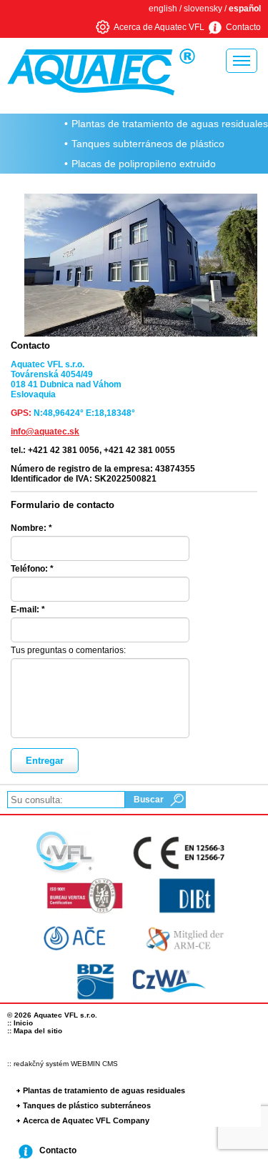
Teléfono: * (32, 569)
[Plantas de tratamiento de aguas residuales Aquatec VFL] (94, 72)
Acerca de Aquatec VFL (159, 27)
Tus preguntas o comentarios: (68, 650)
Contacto (243, 27)
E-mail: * (28, 610)
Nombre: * (31, 528)
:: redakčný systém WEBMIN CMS (62, 1064)
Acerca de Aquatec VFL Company (86, 1120)
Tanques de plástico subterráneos (87, 1105)
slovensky (203, 9)
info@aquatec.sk (45, 432)
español (245, 9)
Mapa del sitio (38, 1031)
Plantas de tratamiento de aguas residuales (169, 123)
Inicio (23, 1023)
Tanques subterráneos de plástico (147, 143)
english (163, 9)
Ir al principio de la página (240, 1146)
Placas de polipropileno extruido (143, 163)
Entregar (45, 760)
